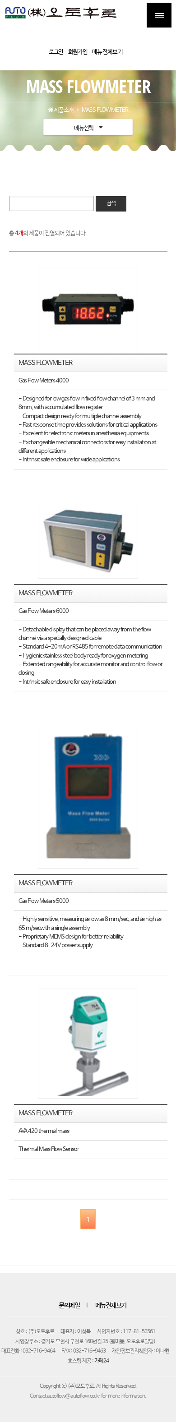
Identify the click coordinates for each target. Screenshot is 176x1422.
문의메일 (69, 1305)
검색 (111, 203)
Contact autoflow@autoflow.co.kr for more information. (88, 1396)
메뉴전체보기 (110, 1305)
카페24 (101, 1361)
